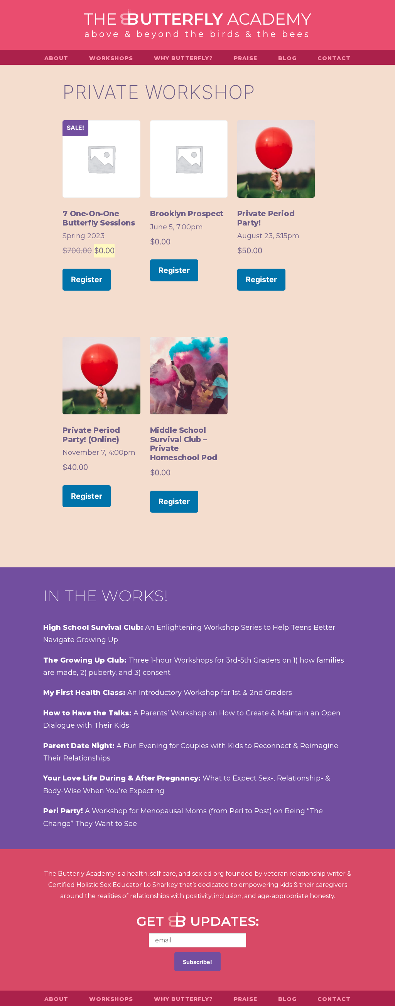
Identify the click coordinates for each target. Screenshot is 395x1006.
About (56, 58)
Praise (245, 58)
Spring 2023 (83, 236)
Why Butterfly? (183, 58)
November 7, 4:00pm (98, 452)
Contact (334, 58)
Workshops (111, 58)
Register (86, 279)
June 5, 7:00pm (176, 227)
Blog (287, 58)
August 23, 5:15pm (268, 236)
